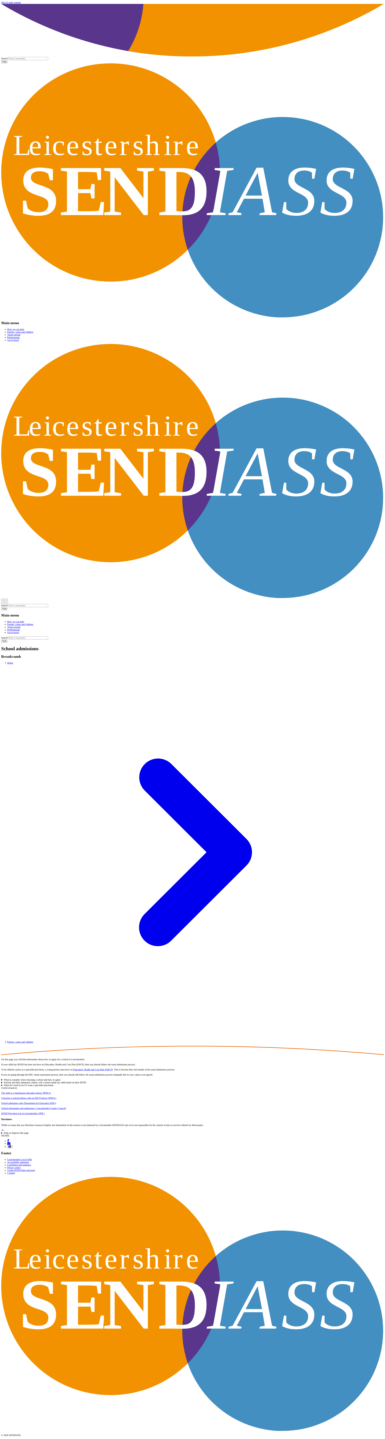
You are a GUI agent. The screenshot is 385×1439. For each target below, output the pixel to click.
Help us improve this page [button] (16, 1133)
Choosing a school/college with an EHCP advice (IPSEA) (28, 1098)
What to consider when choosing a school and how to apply (32, 1080)
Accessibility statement (18, 1162)
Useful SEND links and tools (21, 1170)
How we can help (15, 329)
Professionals (13, 337)
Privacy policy (14, 1167)
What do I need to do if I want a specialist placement (29, 1085)
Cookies (11, 1173)
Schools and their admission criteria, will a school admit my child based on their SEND (45, 1082)
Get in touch (13, 340)
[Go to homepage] (192, 316)
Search (4, 58)
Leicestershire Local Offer (19, 1159)
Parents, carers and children (20, 332)
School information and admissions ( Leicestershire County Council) (33, 1108)
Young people (13, 334)
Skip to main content (11, 2)
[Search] (2, 601)
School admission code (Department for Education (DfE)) (28, 1103)
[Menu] (6, 601)
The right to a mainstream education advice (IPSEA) (26, 1093)
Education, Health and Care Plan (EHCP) (93, 1069)
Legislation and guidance (19, 1165)
